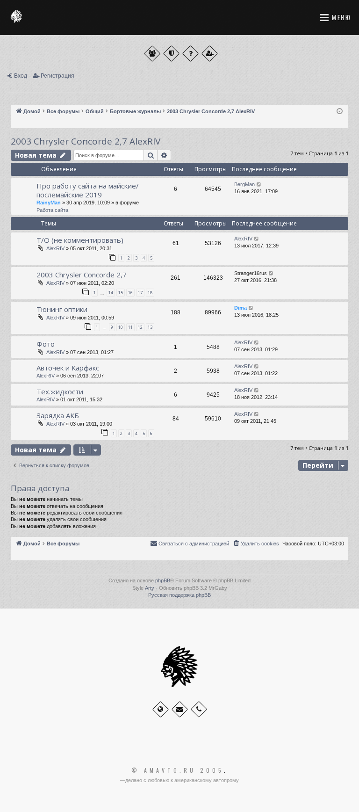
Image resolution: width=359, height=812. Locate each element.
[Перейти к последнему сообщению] (259, 184)
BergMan (244, 184)
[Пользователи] (152, 53)
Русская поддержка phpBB (179, 595)
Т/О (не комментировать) (79, 240)
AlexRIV (55, 248)
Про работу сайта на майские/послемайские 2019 (87, 190)
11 (130, 327)
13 (150, 327)
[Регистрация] (209, 53)
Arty (149, 588)
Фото (45, 343)
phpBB (162, 580)
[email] (180, 709)
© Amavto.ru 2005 (177, 770)
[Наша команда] (171, 53)
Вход (20, 75)
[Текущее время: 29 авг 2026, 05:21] (340, 111)
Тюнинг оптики (61, 309)
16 (130, 293)
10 (120, 327)
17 (140, 293)
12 (140, 327)
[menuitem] (255, 543)
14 (110, 293)
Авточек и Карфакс (67, 367)
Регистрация (57, 75)
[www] (160, 709)
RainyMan (48, 202)
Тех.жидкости (59, 391)
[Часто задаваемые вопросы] (190, 53)
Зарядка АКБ (57, 415)
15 (120, 293)
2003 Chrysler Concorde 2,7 (81, 274)
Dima (240, 308)
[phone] (199, 709)
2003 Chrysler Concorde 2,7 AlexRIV (85, 141)
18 (150, 293)
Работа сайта (52, 210)
